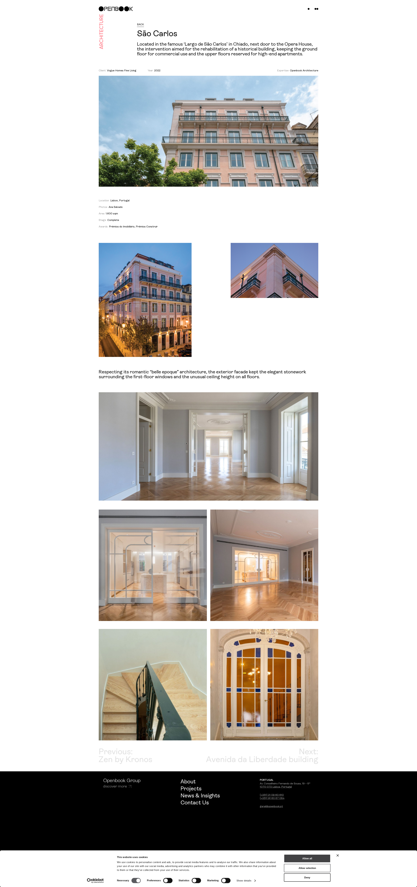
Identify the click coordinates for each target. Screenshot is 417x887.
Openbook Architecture (304, 70)
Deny (307, 877)
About (188, 782)
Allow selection (307, 868)
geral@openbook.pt (271, 806)
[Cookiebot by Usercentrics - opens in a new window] (95, 880)
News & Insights (200, 796)
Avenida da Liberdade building (262, 760)
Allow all (307, 858)
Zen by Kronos (125, 760)
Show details (244, 880)
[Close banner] (338, 855)
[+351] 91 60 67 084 (272, 798)
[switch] (168, 880)
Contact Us (194, 803)
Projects (190, 789)
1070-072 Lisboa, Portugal (276, 787)
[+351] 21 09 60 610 (272, 795)
